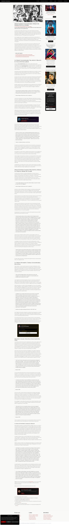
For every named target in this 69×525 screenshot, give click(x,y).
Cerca (54, 16)
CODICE (51, 1)
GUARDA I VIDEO (50, 89)
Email (47, 103)
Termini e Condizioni (48, 523)
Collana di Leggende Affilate (33, 514)
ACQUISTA (50, 41)
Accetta (3, 521)
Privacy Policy (11, 523)
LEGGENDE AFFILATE (44, 1)
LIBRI (55, 1)
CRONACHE (60, 1)
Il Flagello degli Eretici (32, 519)
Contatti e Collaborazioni (47, 519)
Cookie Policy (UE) (42, 523)
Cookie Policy (7, 523)
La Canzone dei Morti (32, 518)
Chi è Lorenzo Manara (46, 518)
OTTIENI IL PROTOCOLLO (50, 66)
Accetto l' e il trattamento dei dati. (51, 106)
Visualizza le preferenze (15, 521)
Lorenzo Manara (5, 1)
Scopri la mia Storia (51, 14)
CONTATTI (65, 1)
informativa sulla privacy (52, 106)
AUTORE (37, 1)
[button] (18, 515)
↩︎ (29, 500)
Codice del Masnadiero (47, 514)
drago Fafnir (31, 481)
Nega (8, 521)
